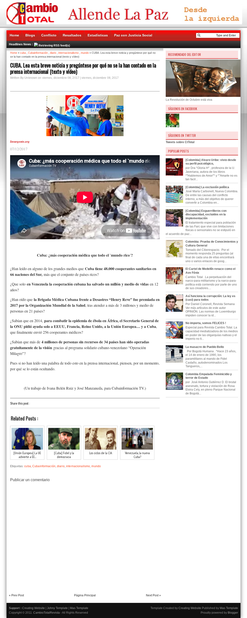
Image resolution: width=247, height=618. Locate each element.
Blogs (30, 35)
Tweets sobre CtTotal (180, 142)
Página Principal (85, 595)
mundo (85, 52)
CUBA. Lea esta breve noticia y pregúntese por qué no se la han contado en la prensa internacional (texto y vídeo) (83, 68)
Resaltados (72, 35)
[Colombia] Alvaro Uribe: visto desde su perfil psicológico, (210, 162)
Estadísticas (98, 35)
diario (53, 52)
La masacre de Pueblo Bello (204, 347)
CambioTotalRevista (46, 612)
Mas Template (79, 608)
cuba (23, 52)
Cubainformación (38, 52)
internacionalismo (68, 52)
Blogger (233, 612)
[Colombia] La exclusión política (207, 187)
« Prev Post (16, 595)
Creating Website (33, 608)
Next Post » (153, 595)
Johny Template (57, 608)
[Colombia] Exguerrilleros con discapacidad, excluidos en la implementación (205, 214)
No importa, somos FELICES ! (205, 323)
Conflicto (48, 35)
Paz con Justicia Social (133, 35)
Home (14, 35)
